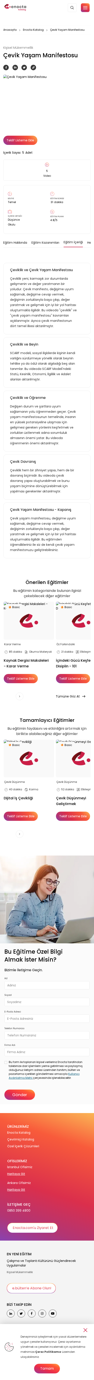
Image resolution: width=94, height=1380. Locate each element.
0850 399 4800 (18, 1210)
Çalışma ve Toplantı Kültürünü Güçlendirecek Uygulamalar (41, 1263)
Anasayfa (10, 30)
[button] (85, 7)
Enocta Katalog (33, 30)
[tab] (15, 242)
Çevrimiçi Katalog (20, 1139)
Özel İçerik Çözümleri (23, 1146)
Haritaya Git (16, 1174)
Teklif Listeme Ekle (20, 140)
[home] (15, 7)
